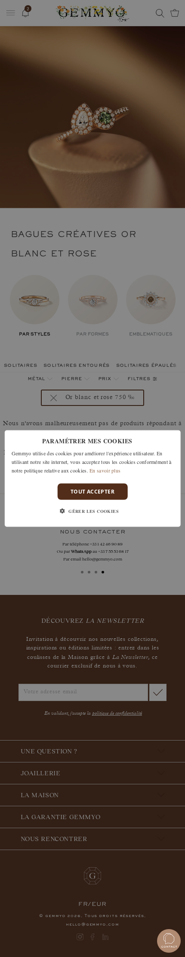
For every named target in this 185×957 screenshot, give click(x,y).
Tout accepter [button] (92, 491)
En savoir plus (104, 469)
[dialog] (93, 478)
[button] (92, 510)
